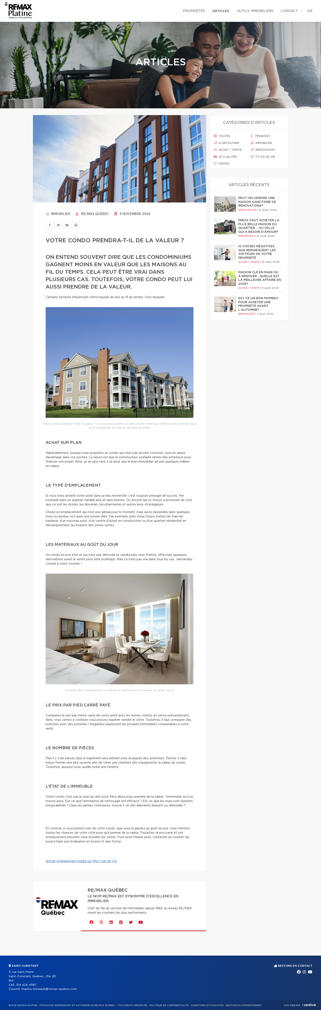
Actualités (227, 157)
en (309, 11)
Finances (262, 136)
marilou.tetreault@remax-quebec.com (49, 989)
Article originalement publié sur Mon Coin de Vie (81, 861)
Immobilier (60, 214)
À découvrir (228, 143)
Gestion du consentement (244, 1005)
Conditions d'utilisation (207, 1005)
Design (223, 163)
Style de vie (265, 157)
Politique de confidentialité (169, 1005)
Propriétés (194, 11)
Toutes (224, 136)
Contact (289, 11)
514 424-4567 (26, 985)
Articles (220, 11)
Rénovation (265, 150)
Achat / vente (230, 150)
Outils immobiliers (255, 11)
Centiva (309, 1004)
